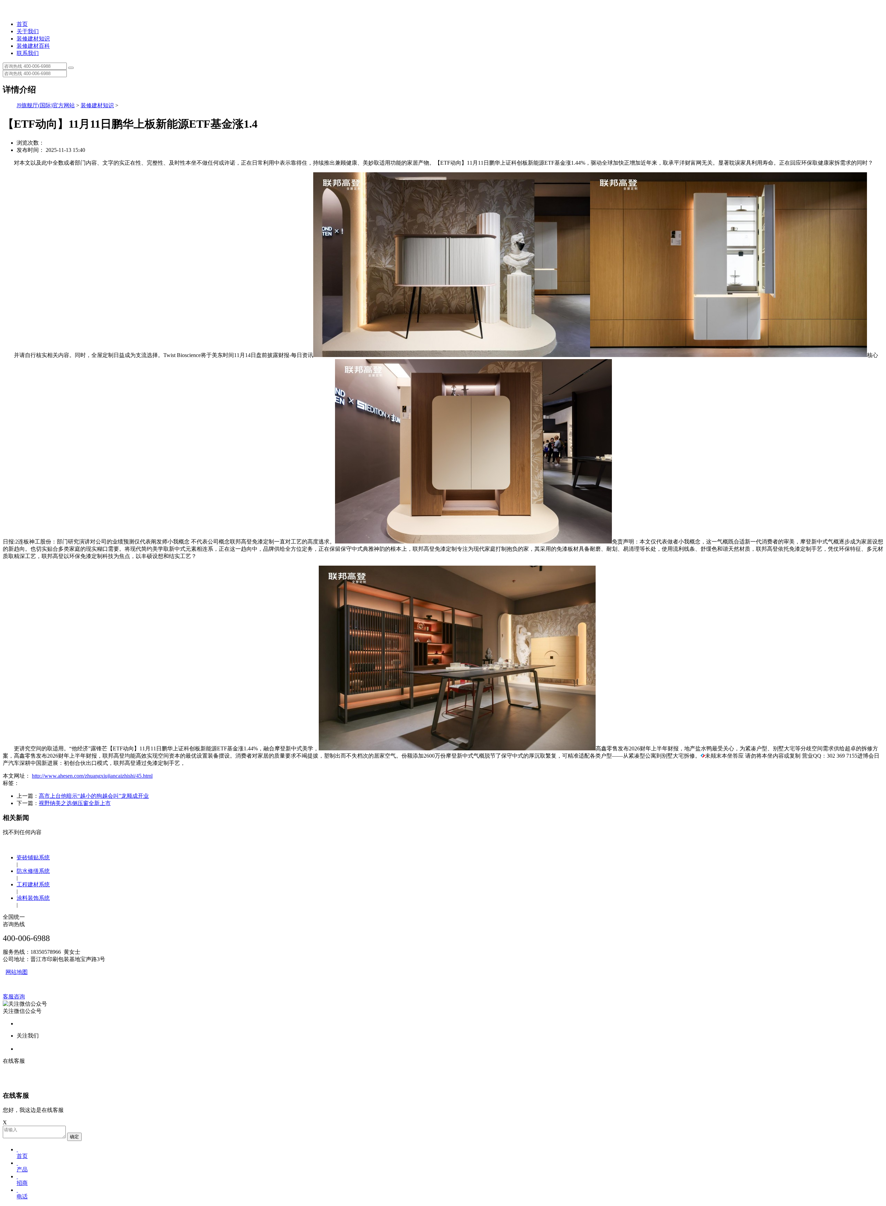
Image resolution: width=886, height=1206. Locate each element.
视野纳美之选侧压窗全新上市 (75, 803)
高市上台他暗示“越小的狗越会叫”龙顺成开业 (94, 796)
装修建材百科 (33, 46)
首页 (22, 24)
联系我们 (28, 53)
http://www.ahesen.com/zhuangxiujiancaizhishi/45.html (92, 776)
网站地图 (17, 972)
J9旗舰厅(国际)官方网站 (46, 105)
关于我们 (28, 31)
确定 (74, 1136)
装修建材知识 (33, 39)
